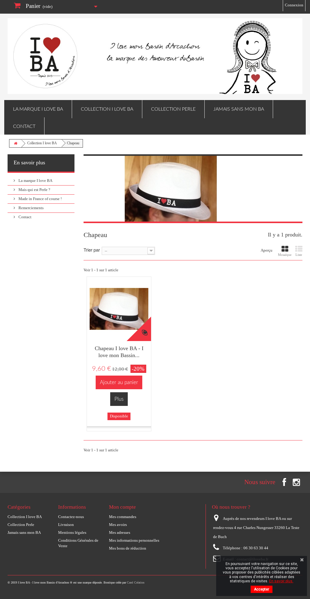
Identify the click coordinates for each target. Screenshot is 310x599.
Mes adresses (119, 532)
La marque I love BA (38, 109)
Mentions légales (72, 532)
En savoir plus (29, 162)
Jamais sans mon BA (238, 109)
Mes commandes (122, 516)
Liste (298, 254)
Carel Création (135, 582)
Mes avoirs (118, 524)
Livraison (66, 524)
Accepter (261, 589)
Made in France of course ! (40, 198)
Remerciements (31, 208)
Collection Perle (173, 109)
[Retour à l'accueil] (15, 143)
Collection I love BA (107, 109)
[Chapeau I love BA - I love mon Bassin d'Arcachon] (119, 308)
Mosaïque (285, 254)
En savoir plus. (281, 581)
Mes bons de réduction (127, 548)
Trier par (92, 249)
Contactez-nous (71, 516)
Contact (24, 126)
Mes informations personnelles (134, 540)
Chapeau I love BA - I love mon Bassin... (119, 351)
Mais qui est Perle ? (34, 189)
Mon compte (122, 507)
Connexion (294, 5)
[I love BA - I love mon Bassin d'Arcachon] (155, 56)
